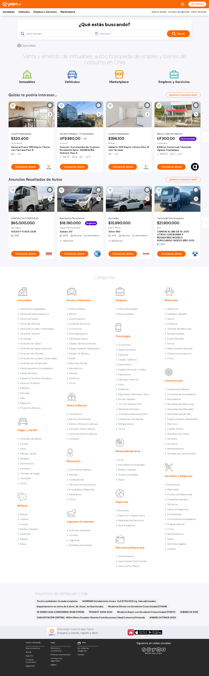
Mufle (72, 358)
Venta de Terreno (30, 333)
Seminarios (75, 494)
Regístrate (30, 666)
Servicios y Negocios (178, 476)
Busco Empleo (126, 314)
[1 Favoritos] (13, 105)
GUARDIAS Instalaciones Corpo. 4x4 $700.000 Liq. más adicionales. (119, 601)
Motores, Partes (78, 363)
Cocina (24, 443)
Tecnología (123, 336)
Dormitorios (27, 463)
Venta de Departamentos (34, 314)
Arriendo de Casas (30, 343)
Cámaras (123, 354)
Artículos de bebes (79, 530)
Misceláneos (174, 399)
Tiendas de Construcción (181, 453)
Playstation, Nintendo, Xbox (133, 394)
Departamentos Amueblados (36, 368)
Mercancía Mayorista (130, 547)
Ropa (23, 544)
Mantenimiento (175, 448)
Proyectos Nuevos (30, 408)
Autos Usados (77, 308)
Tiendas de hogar (30, 473)
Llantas (73, 373)
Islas (22, 398)
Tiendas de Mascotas (179, 328)
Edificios (25, 388)
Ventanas (25, 478)
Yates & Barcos (77, 405)
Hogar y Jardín (27, 430)
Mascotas (171, 300)
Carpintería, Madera (178, 389)
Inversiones (173, 484)
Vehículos (24, 11)
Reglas (53, 664)
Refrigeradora (126, 424)
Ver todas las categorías (83, 649)
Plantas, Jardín (28, 453)
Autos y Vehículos (79, 300)
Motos (73, 314)
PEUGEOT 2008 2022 (100, 612)
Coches (73, 535)
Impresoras (124, 374)
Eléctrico (172, 424)
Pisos (23, 448)
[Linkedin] (158, 649)
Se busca (25, 468)
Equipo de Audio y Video (132, 369)
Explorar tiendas (159, 12)
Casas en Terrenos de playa (35, 378)
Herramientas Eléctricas (180, 404)
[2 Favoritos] (159, 190)
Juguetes (74, 540)
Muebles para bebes (80, 545)
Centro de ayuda (198, 12)
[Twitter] (153, 649)
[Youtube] (163, 649)
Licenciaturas (76, 479)
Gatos (170, 318)
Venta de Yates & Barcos (83, 433)
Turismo (171, 549)
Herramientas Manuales (180, 409)
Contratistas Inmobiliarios (181, 394)
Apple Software (127, 349)
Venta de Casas (29, 318)
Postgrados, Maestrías (81, 489)
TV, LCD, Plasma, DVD (130, 404)
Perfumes (25, 534)
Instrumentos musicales (131, 464)
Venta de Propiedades (32, 308)
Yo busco (74, 438)
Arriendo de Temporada (33, 363)
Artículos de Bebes (30, 438)
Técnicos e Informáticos (82, 484)
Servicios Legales (176, 544)
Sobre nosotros (33, 648)
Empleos (121, 300)
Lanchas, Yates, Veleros (82, 428)
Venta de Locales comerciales (37, 328)
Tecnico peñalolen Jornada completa (57, 601)
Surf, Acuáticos (126, 525)
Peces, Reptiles (175, 338)
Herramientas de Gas (179, 414)
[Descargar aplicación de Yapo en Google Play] (155, 632)
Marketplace (68, 11)
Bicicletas (123, 510)
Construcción (174, 380)
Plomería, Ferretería (178, 433)
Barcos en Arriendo (80, 419)
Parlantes (123, 389)
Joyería (24, 519)
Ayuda (28, 652)
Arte (120, 459)
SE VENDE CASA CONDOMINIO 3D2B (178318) (60, 612)
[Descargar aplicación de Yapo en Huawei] (130, 632)
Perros (171, 343)
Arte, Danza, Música (80, 469)
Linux (121, 384)
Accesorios (75, 328)
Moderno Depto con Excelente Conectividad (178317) (146, 612)
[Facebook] (143, 649)
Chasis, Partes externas (82, 343)
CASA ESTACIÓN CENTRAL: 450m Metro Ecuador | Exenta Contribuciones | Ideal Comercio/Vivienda (91, 617)
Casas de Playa (28, 373)
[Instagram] (148, 649)
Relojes (24, 539)
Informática (124, 364)
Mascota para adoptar (180, 348)
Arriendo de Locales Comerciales (38, 358)
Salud (170, 539)
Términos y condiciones (56, 649)
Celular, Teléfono (127, 359)
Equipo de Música (79, 353)
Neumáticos (75, 368)
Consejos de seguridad (178, 12)
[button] (50, 114)
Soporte (29, 656)
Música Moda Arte (128, 451)
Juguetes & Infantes (80, 522)
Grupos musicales (128, 474)
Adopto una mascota (179, 353)
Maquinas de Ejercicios (131, 520)
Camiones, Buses (78, 338)
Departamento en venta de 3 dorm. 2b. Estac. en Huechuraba (70, 606)
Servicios (172, 438)
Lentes (24, 524)
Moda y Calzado (29, 529)
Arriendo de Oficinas (31, 353)
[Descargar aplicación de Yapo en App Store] (141, 632)
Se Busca (74, 378)
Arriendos (25, 338)
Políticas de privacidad (60, 654)
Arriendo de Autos (79, 323)
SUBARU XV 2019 (189, 612)
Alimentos (172, 308)
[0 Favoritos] (61, 105)
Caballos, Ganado (177, 314)
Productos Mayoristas (179, 494)
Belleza (22, 505)
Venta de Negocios (177, 509)
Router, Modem (126, 399)
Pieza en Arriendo (30, 383)
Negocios (25, 403)
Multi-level (173, 489)
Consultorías (174, 514)
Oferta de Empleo (128, 308)
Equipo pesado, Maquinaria (84, 348)
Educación (74, 461)
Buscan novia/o (175, 333)
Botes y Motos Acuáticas (83, 424)
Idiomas (73, 474)
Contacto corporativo (31, 660)
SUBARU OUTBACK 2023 (163, 617)
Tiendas (80, 654)
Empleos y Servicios (45, 11)
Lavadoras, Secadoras (130, 419)
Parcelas (25, 393)
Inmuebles (9, 11)
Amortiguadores (78, 333)
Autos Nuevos (77, 318)
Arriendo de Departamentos (36, 348)
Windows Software (128, 409)
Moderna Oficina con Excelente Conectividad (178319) (137, 606)
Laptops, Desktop (128, 379)
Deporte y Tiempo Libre (131, 515)
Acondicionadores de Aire (132, 414)
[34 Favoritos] (110, 105)
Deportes (122, 502)
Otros (23, 483)
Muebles (25, 458)
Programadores (176, 524)
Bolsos (24, 514)
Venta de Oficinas (30, 323)
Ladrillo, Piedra (175, 428)
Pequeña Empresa (177, 499)
